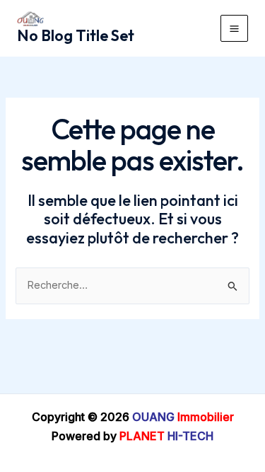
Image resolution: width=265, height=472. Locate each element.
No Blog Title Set (75, 35)
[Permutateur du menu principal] (234, 28)
